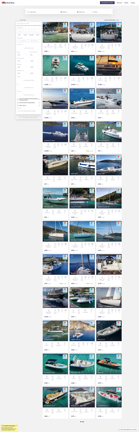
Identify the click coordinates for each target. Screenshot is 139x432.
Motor (19, 34)
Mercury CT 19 (75, 372)
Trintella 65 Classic (50, 306)
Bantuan (119, 3)
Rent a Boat (74, 306)
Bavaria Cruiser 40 (50, 240)
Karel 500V (74, 174)
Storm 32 (100, 372)
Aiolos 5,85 (101, 174)
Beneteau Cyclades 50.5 (105, 306)
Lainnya (37, 34)
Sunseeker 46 (48, 107)
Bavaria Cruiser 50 (77, 273)
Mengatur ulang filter (30, 117)
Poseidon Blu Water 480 (78, 406)
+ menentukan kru (28, 87)
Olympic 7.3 (48, 41)
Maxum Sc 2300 (76, 207)
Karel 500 (74, 107)
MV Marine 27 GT (49, 372)
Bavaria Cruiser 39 (103, 207)
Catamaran (31, 34)
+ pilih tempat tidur (28, 48)
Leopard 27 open (49, 140)
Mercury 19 (101, 339)
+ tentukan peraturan (28, 95)
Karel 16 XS (101, 107)
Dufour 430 (47, 273)
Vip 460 (73, 140)
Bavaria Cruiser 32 (103, 240)
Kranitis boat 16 (49, 339)
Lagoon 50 (47, 74)
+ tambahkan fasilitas (28, 80)
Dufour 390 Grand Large (78, 41)
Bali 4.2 (100, 74)
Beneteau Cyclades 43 (78, 240)
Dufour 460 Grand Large (105, 41)
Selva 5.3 (47, 174)
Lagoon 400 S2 (76, 339)
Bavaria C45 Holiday (104, 273)
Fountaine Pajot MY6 (77, 74)
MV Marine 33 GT (49, 406)
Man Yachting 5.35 (103, 140)
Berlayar (25, 34)
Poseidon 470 (48, 207)
